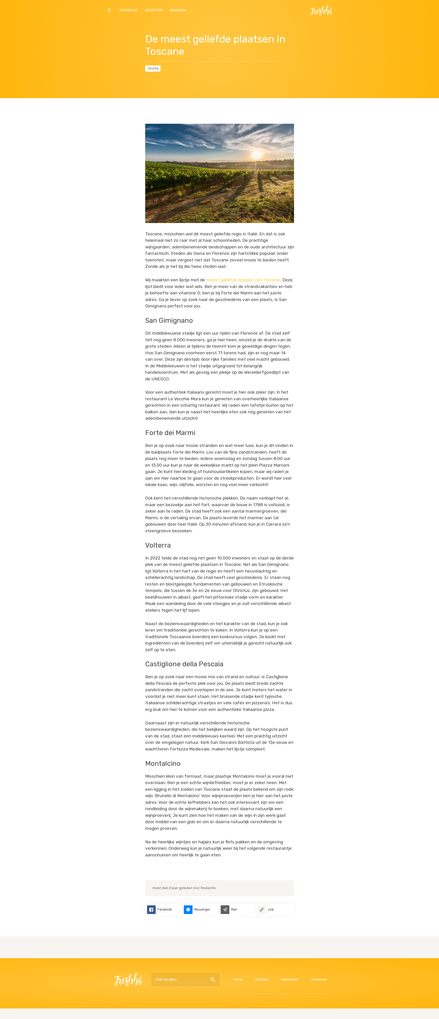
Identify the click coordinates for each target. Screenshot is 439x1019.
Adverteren (290, 979)
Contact (261, 979)
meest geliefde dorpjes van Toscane (243, 279)
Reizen (153, 68)
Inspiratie (128, 10)
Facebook (319, 979)
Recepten (154, 10)
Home (238, 979)
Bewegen (178, 10)
